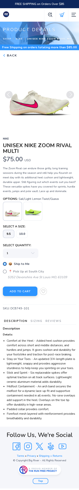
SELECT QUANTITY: (17, 245)
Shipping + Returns (50, 456)
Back (11, 55)
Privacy (31, 456)
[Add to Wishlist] (43, 291)
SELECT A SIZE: (14, 226)
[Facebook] (16, 446)
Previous (9, 94)
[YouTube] (62, 446)
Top (40, 481)
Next (70, 94)
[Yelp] (51, 446)
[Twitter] (39, 446)
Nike (19, 38)
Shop (7, 38)
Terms (20, 456)
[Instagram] (28, 446)
